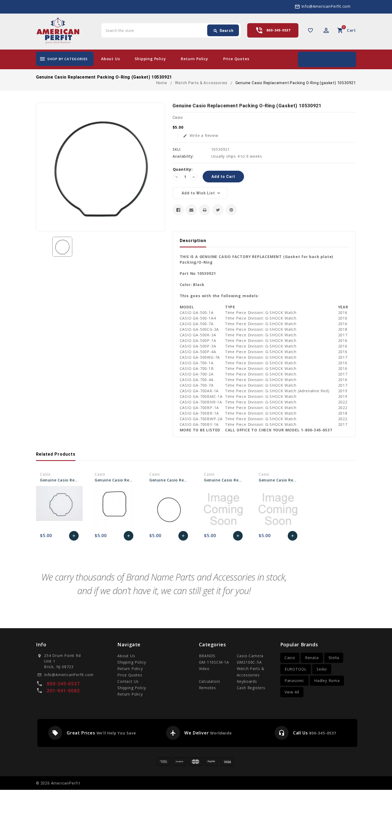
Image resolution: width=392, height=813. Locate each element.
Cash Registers (251, 687)
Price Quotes (236, 58)
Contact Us (128, 681)
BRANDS (207, 655)
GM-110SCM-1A (214, 662)
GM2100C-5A (249, 662)
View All (292, 691)
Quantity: (183, 169)
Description (193, 240)
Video (204, 668)
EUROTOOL (296, 669)
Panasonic (294, 680)
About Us (110, 58)
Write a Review (200, 135)
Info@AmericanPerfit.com (326, 6)
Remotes (207, 687)
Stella (334, 657)
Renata (312, 657)
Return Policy (194, 58)
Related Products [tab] (55, 454)
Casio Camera (250, 655)
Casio (290, 657)
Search (223, 30)
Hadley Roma (327, 680)
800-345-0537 (278, 30)
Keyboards (247, 681)
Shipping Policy (150, 58)
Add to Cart (74, 537)
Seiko (322, 669)
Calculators (210, 681)
